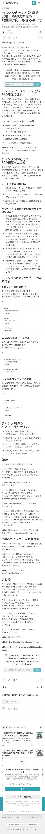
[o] (39, 735)
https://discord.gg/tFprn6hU (12, 573)
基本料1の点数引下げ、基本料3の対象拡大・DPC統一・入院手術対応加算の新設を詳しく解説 (17, 739)
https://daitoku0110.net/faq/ (25, 533)
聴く (41, 32)
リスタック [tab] (13, 701)
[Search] (41, 727)
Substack (9, 830)
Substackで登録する (24, 797)
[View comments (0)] (9, 38)
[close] (39, 760)
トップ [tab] (5, 727)
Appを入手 (33, 824)
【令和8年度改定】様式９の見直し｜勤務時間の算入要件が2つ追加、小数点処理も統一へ (17, 753)
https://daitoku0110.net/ (29, 642)
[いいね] (4, 38)
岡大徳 (8, 31)
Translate (6, 8)
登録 (34, 3)
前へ (6, 687)
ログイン (40, 3)
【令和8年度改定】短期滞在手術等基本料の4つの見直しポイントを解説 (17, 734)
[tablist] (10, 701)
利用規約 (26, 801)
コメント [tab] (5, 701)
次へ (38, 687)
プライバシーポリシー (26, 804)
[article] (22, 739)
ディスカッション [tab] (19, 727)
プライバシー (17, 817)
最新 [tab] (10, 727)
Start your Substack (17, 824)
